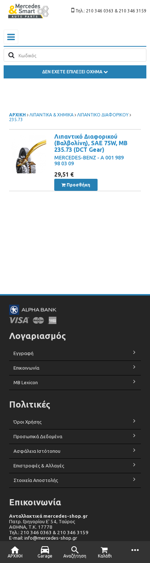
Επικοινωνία (26, 368)
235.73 (16, 119)
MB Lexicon (26, 382)
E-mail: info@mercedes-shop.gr (43, 538)
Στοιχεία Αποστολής (35, 480)
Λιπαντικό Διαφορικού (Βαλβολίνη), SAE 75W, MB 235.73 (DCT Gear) (90, 143)
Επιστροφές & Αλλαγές (38, 465)
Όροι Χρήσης (27, 422)
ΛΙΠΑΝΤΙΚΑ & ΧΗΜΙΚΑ (51, 114)
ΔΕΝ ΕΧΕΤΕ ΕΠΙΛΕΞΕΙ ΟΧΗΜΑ (72, 71)
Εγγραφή (23, 353)
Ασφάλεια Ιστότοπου (36, 451)
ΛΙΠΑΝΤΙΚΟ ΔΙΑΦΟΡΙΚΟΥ (103, 114)
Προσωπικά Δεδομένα (37, 436)
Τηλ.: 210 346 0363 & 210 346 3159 (48, 532)
